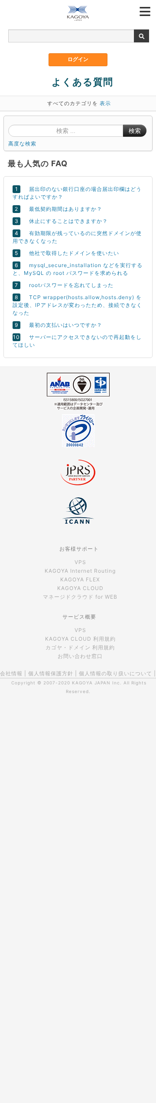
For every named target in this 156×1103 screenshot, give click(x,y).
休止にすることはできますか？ (68, 221)
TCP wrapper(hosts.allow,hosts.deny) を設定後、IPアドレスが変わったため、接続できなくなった (77, 305)
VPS (80, 562)
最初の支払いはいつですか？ (65, 325)
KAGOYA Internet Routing (80, 571)
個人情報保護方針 (50, 673)
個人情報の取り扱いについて (115, 673)
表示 (105, 103)
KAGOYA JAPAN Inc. (97, 682)
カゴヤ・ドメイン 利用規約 (80, 647)
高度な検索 (22, 143)
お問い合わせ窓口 (80, 656)
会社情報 (11, 673)
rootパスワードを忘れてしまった (71, 285)
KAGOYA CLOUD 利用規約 (80, 638)
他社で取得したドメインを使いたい (74, 253)
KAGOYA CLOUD (80, 588)
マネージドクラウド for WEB (80, 596)
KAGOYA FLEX (80, 579)
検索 (135, 130)
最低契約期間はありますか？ (65, 209)
